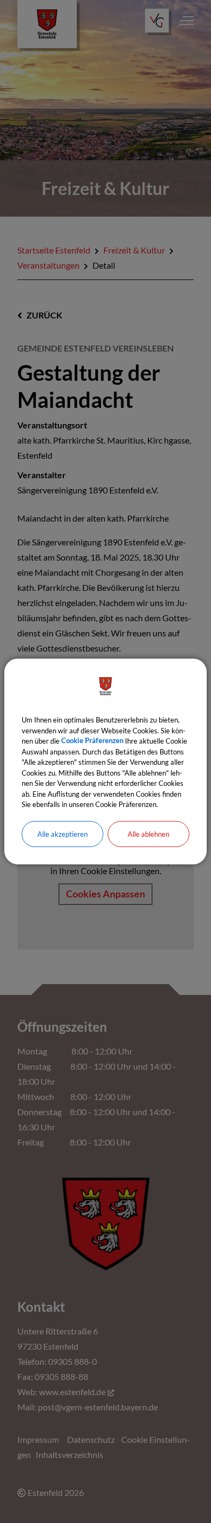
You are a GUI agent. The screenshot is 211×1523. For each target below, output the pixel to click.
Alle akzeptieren (62, 833)
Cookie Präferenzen (92, 741)
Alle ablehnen (148, 833)
